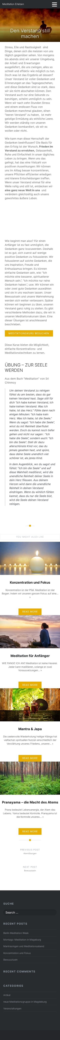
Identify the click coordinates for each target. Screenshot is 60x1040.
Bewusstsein (10, 959)
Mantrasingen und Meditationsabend (23, 946)
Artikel (6, 995)
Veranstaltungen (12, 1008)
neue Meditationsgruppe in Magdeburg (25, 1001)
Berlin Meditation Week (16, 933)
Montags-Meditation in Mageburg (22, 939)
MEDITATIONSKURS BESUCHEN (28, 333)
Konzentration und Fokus (17, 953)
